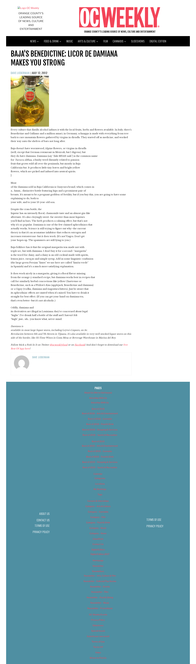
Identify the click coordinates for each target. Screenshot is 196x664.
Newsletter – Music (99, 602)
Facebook (80, 344)
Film (105, 41)
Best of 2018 (98, 408)
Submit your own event (98, 636)
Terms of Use (42, 526)
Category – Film (98, 517)
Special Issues (98, 630)
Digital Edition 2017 (99, 554)
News (33, 41)
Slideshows (138, 41)
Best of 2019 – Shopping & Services (99, 462)
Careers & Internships (98, 501)
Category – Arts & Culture (98, 506)
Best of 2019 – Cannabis (100, 451)
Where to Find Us (98, 658)
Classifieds (98, 539)
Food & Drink (51, 41)
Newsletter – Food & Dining (100, 597)
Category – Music (98, 528)
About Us (44, 514)
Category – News (98, 533)
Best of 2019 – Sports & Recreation (100, 467)
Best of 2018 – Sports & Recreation (100, 435)
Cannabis (118, 41)
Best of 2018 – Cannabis (100, 418)
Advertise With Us (98, 398)
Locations (100, 483)
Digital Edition (157, 41)
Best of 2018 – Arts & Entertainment (100, 413)
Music (69, 41)
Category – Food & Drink (98, 522)
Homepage (98, 560)
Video (98, 652)
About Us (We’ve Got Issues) (98, 392)
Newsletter (98, 566)
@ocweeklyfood (58, 344)
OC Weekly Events (98, 614)
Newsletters (98, 571)
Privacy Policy (41, 532)
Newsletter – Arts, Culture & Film (100, 575)
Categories (99, 478)
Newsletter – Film (99, 592)
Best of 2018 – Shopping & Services (99, 429)
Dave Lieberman (20, 73)
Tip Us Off (98, 647)
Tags (100, 494)
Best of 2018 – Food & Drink (100, 424)
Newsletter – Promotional (99, 608)
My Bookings (100, 489)
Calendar (98, 473)
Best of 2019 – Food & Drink (100, 456)
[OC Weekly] (28, 8)
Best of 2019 (98, 441)
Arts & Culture (87, 41)
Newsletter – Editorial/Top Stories (99, 581)
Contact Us (43, 520)
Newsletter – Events (100, 586)
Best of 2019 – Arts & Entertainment (100, 446)
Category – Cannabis (98, 511)
